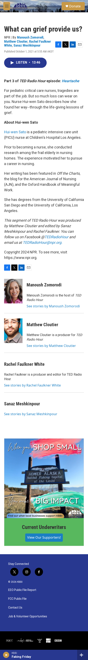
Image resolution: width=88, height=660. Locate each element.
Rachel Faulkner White (24, 364)
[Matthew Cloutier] (13, 330)
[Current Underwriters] (44, 478)
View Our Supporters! (44, 537)
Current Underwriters (44, 527)
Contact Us (15, 607)
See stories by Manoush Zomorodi (53, 306)
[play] (6, 655)
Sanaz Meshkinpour (27, 45)
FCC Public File (17, 598)
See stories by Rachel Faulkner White (32, 385)
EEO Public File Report (22, 590)
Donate (75, 6)
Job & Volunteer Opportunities (27, 616)
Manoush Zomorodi (30, 37)
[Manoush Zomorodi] (13, 291)
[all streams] (82, 655)
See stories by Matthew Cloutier (51, 345)
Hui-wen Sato (15, 132)
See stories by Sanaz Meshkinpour (30, 414)
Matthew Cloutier (15, 41)
